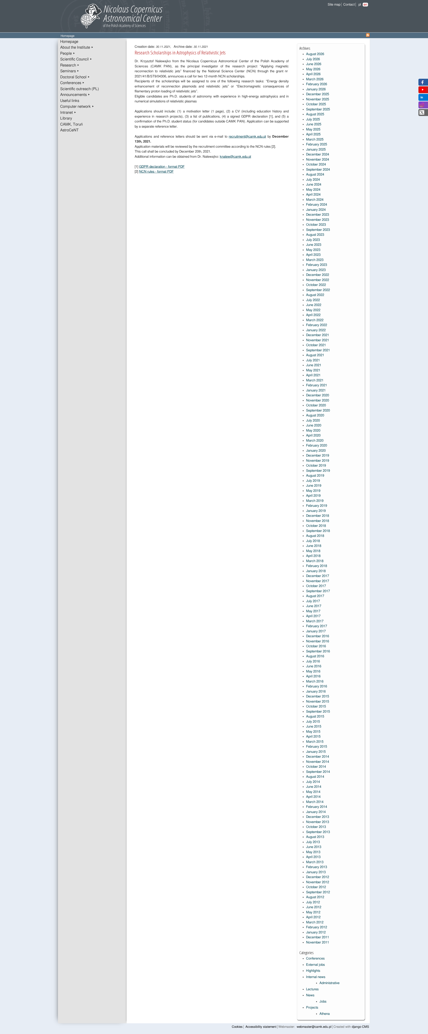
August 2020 (315, 415)
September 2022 (318, 290)
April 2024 (313, 194)
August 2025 (315, 114)
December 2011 (317, 937)
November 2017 (317, 581)
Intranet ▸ (68, 112)
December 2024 (317, 154)
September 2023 (318, 230)
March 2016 (314, 681)
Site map (334, 4)
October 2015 (316, 706)
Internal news (315, 977)
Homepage (69, 41)
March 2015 (314, 741)
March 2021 (314, 380)
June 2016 (313, 666)
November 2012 (317, 882)
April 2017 (313, 616)
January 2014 (316, 812)
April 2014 (313, 796)
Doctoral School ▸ (75, 77)
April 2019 (313, 495)
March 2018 (314, 561)
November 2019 (317, 460)
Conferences (315, 958)
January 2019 (316, 511)
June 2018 (313, 546)
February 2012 (316, 927)
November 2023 (317, 219)
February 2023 (316, 265)
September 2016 (318, 651)
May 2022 (313, 310)
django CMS (360, 1026)
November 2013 (317, 822)
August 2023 (315, 234)
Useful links (69, 101)
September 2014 (318, 771)
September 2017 (318, 591)
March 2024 (314, 199)
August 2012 (315, 897)
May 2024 (313, 189)
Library (66, 118)
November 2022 (317, 280)
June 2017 (313, 606)
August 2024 (315, 174)
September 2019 (318, 470)
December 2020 (317, 395)
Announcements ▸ (75, 95)
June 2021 (313, 365)
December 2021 (317, 335)
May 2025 (313, 129)
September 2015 (318, 711)
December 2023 (317, 214)
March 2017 (314, 621)
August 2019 (315, 475)
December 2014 (317, 756)
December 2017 (317, 576)
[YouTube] (423, 91)
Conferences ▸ (72, 83)
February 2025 (316, 144)
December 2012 (317, 877)
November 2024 (317, 159)
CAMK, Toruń (71, 124)
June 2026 (313, 64)
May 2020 (313, 430)
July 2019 (313, 480)
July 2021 (313, 360)
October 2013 (316, 827)
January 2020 (316, 450)
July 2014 (313, 782)
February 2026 (316, 84)
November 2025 (317, 99)
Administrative (329, 983)
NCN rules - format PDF (156, 171)
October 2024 (316, 164)
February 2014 (316, 807)
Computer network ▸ (77, 106)
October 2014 (316, 766)
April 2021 (313, 375)
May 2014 (313, 792)
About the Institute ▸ (76, 47)
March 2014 (314, 802)
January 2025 (316, 149)
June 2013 (313, 847)
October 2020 (316, 405)
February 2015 (316, 746)
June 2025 (313, 124)
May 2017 (313, 611)
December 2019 (317, 455)
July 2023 (313, 240)
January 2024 (316, 209)
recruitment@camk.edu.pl (247, 136)
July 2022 (313, 300)
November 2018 (317, 521)
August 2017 (315, 596)
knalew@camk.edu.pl (235, 156)
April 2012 (313, 917)
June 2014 (313, 786)
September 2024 (318, 169)
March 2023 (314, 260)
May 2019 (313, 490)
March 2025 (314, 139)
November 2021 (317, 340)
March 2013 (314, 862)
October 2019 (316, 465)
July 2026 (313, 59)
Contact (349, 4)
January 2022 (316, 330)
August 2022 (315, 295)
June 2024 (313, 184)
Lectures (312, 989)
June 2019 (313, 485)
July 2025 (313, 119)
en (365, 4)
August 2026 (315, 54)
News (310, 995)
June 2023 (313, 244)
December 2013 (317, 817)
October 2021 (316, 345)
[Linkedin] (422, 98)
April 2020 (313, 435)
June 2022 (313, 305)
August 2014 (315, 776)
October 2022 (316, 285)
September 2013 (318, 832)
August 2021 (315, 355)
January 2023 (316, 270)
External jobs (315, 964)
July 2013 (313, 842)
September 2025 (318, 109)
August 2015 (315, 716)
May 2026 (313, 69)
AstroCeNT (69, 130)
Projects (312, 1007)
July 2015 (313, 721)
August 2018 (315, 536)
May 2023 (313, 250)
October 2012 (316, 887)
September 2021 (318, 350)
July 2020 (313, 420)
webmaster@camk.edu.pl (314, 1026)
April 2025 (313, 134)
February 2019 (316, 505)
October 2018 (316, 525)
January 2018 (316, 571)
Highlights (313, 970)
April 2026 (313, 74)
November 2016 (317, 641)
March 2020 (314, 440)
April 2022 (313, 315)
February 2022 (316, 325)
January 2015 (316, 751)
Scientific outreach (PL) (79, 89)
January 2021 (316, 390)
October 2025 (316, 104)
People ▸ (67, 53)
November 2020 (317, 400)
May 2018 (313, 551)
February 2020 (316, 445)
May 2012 (313, 912)
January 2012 (316, 932)
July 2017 (313, 601)
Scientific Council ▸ (76, 59)
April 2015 (313, 736)
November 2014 (317, 761)
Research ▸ (69, 65)
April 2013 (313, 857)
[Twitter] (422, 113)
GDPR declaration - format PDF (162, 166)
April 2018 (313, 556)
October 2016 (316, 646)
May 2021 (313, 370)
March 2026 (314, 79)
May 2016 (313, 671)
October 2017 (316, 586)
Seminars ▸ (69, 71)
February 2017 (316, 626)
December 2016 (317, 636)
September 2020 (318, 410)
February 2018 (316, 566)
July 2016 (313, 661)
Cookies (237, 1026)
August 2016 (315, 656)
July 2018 (313, 541)
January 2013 (316, 872)
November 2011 (317, 942)
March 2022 (314, 320)
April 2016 (313, 676)
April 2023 (313, 254)
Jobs (322, 1001)
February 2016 (316, 686)
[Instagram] (422, 106)
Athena (324, 1013)
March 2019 (314, 501)
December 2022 (317, 275)
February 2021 (316, 385)
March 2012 (314, 922)
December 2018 (317, 515)
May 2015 (313, 731)
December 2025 (317, 94)
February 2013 (316, 867)
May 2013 (313, 852)
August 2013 (315, 837)
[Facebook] (422, 83)
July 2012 (313, 902)
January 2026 (316, 89)
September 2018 (318, 531)
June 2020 (313, 425)
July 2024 (313, 179)
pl (359, 4)
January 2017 (316, 631)
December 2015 (317, 696)
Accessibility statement (260, 1026)
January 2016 (316, 691)
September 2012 (318, 892)
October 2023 (316, 224)
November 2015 (317, 701)
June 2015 (313, 726)
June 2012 (313, 907)
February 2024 (316, 204)
